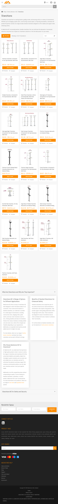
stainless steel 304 (31, 436)
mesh (17, 434)
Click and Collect (5, 474)
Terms (29, 490)
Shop (5, 12)
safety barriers (14, 436)
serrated (22, 436)
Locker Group (29, 496)
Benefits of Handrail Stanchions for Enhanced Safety (43, 300)
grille (50, 432)
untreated (49, 436)
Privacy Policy (29, 492)
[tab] (29, 292)
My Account (4, 480)
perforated (47, 434)
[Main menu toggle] (1, 2)
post (55, 434)
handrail (3, 434)
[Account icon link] (51, 2)
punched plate (4, 436)
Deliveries (3, 476)
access (2, 432)
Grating (47, 432)
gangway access (39, 432)
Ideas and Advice (5, 466)
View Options (10, 67)
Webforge (7, 438)
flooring (33, 432)
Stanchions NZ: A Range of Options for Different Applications (14, 300)
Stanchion (40, 436)
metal (20, 434)
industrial (13, 434)
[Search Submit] (55, 448)
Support (3, 472)
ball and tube (11, 432)
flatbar (30, 432)
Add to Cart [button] (10, 176)
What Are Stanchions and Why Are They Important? (18, 292)
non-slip (42, 434)
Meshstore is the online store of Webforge (29, 494)
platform (51, 434)
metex (23, 434)
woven (13, 438)
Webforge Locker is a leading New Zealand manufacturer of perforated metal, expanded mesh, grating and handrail (28, 500)
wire (10, 438)
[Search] (55, 6)
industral (9, 434)
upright (52, 436)
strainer (44, 436)
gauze (44, 432)
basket (15, 432)
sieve (25, 436)
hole (6, 434)
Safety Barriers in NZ (12, 12)
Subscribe (52, 409)
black (20, 432)
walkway (3, 438)
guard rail (54, 432)
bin (18, 432)
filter (27, 432)
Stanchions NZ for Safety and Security (14, 392)
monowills (39, 434)
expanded (24, 432)
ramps (9, 436)
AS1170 (6, 432)
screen (18, 436)
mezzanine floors (28, 434)
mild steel (34, 434)
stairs (37, 436)
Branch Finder (4, 468)
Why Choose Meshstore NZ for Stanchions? (12, 346)
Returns (3, 478)
